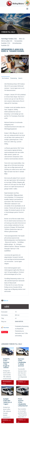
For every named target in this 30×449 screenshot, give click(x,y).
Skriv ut (5, 300)
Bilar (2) (21, 39)
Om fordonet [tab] (5, 78)
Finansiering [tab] (13, 78)
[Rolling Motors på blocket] (27, 3)
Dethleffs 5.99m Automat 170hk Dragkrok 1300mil (6, 363)
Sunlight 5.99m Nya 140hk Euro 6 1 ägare (7, 401)
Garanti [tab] (20, 78)
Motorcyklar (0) (6, 41)
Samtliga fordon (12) (9, 39)
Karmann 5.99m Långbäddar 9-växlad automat (22, 362)
